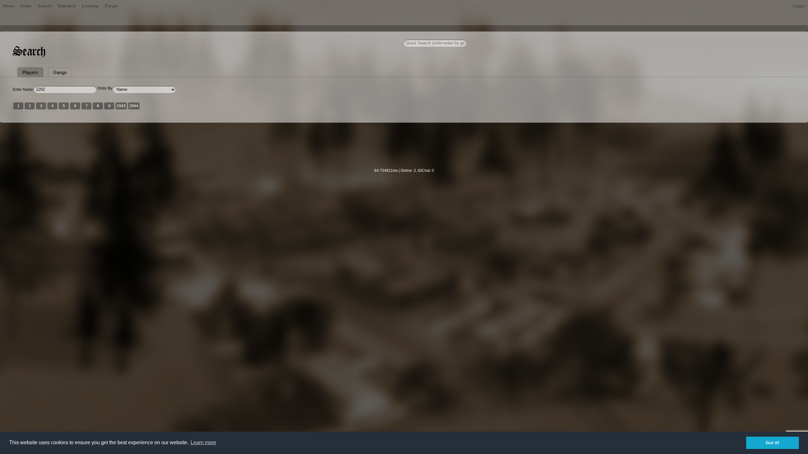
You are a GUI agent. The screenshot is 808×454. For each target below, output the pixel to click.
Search (44, 6)
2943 (121, 106)
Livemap (90, 6)
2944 (133, 106)
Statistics (67, 6)
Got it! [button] (772, 442)
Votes (26, 6)
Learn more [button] (203, 442)
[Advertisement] (404, 149)
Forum (111, 6)
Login (799, 6)
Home (9, 6)
